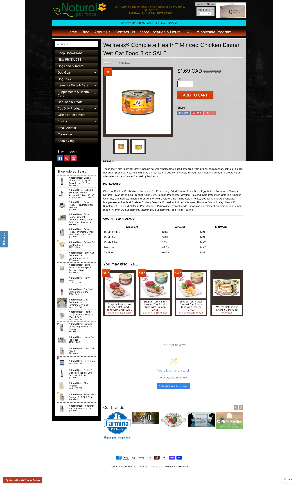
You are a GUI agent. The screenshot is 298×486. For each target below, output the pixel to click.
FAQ (188, 32)
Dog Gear (78, 73)
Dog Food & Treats (78, 66)
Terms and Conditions (123, 466)
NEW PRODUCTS (69, 59)
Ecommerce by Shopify (153, 480)
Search (143, 466)
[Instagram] (74, 158)
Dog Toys (78, 79)
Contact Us (125, 32)
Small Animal (78, 128)
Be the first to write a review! (173, 386)
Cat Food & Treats (78, 102)
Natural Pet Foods (147, 474)
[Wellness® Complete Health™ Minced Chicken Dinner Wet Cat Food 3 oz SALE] (121, 146)
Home (72, 32)
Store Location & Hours (160, 32)
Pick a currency (205, 10)
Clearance (65, 134)
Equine (78, 122)
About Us (102, 32)
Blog (86, 32)
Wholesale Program (214, 32)
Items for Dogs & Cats (78, 86)
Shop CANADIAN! (78, 53)
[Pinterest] (67, 158)
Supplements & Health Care (78, 94)
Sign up (210, 4)
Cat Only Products (78, 109)
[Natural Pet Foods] (79, 10)
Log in (199, 4)
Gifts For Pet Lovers (78, 115)
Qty (179, 79)
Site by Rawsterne (149, 477)
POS (137, 480)
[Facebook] (60, 158)
